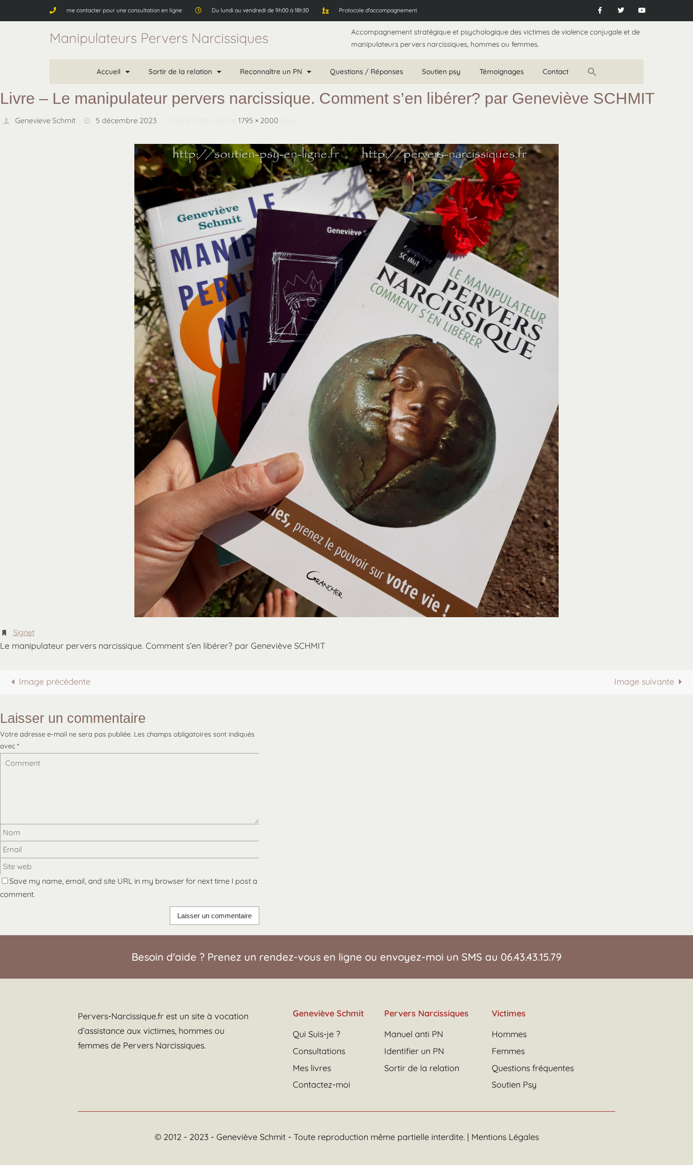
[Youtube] (642, 10)
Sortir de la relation (180, 71)
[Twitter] (621, 10)
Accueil (109, 71)
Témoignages (501, 71)
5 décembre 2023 (126, 120)
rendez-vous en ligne (310, 957)
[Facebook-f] (599, 10)
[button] (592, 71)
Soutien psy (441, 71)
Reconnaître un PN (271, 71)
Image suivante (644, 681)
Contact (556, 71)
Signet (23, 632)
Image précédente (55, 681)
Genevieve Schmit (45, 120)
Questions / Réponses (366, 71)
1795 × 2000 (258, 120)
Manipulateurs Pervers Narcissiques (159, 37)
